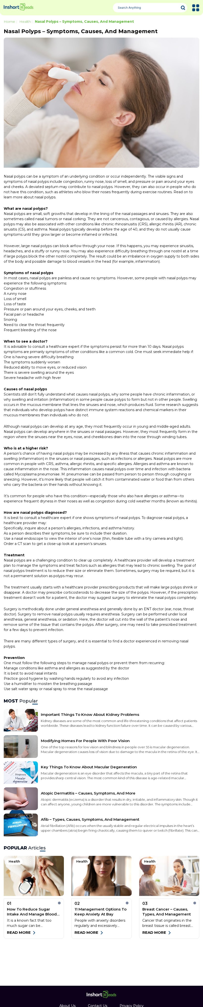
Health (25, 21)
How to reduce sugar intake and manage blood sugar (32, 911)
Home (9, 21)
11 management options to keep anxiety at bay (101, 911)
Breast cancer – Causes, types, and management (166, 911)
